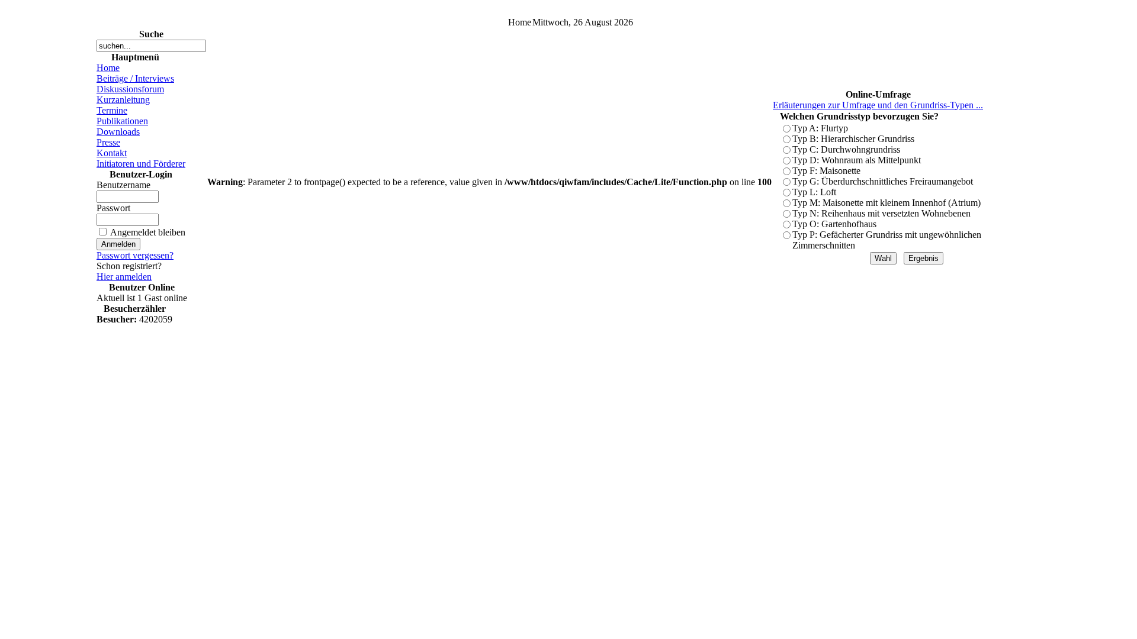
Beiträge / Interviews (135, 78)
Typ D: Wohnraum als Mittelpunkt (856, 160)
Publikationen (122, 121)
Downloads (118, 132)
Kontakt (112, 153)
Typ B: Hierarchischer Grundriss (853, 139)
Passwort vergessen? (135, 255)
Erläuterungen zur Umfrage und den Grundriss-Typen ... (878, 105)
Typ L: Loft (814, 192)
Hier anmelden (124, 277)
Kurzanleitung (123, 100)
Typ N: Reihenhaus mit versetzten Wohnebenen (881, 213)
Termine (112, 110)
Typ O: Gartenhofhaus (834, 224)
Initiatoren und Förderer (141, 164)
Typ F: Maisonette (826, 171)
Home (108, 68)
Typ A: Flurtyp (820, 128)
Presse (108, 142)
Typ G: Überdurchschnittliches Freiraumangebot (882, 181)
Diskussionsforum (130, 89)
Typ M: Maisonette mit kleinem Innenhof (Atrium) (886, 203)
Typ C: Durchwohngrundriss (846, 149)
